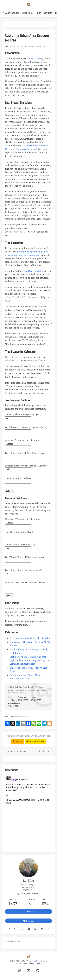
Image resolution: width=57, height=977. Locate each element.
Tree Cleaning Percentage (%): (21, 544)
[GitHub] (37, 970)
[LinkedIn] (28, 928)
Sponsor (29, 920)
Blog (39, 13)
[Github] (8, 928)
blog (21, 46)
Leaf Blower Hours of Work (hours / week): (26, 452)
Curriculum (27, 13)
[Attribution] (13, 705)
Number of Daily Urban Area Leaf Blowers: (27, 465)
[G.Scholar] (42, 928)
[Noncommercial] (16, 705)
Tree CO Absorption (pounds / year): (24, 414)
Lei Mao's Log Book (10, 13)
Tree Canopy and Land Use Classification (30, 638)
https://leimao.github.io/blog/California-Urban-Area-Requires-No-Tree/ (26, 691)
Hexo (38, 961)
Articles (48, 13)
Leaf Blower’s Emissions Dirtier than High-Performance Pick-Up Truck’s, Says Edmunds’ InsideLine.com (30, 660)
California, (12, 717)
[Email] (35, 928)
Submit (9, 491)
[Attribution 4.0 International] (28, 970)
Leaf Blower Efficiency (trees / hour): (24, 569)
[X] (22, 928)
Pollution (24, 717)
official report (35, 58)
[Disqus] (28, 811)
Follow (29, 911)
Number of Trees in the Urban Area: (23, 440)
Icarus (45, 961)
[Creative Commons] (9, 705)
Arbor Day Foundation (33, 270)
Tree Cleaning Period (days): (20, 531)
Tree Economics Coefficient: (19, 478)
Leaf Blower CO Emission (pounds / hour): (27, 427)
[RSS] (48, 928)
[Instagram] (15, 928)
